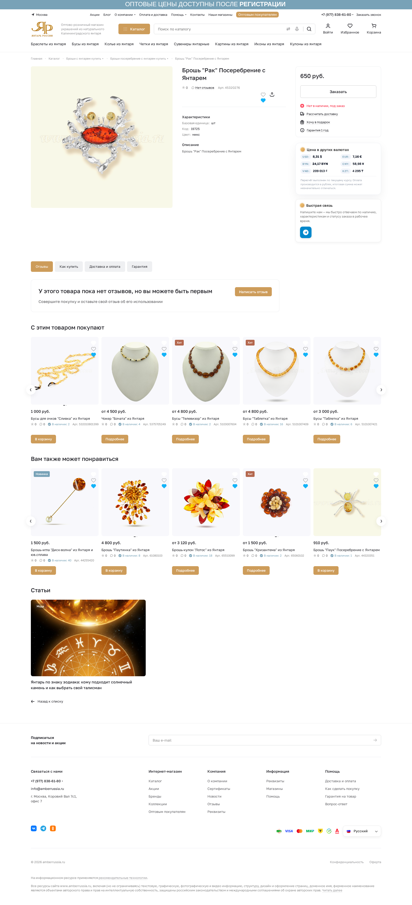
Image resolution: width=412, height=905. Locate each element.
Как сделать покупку (342, 789)
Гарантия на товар (340, 796)
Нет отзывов (204, 87)
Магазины (274, 789)
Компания (216, 771)
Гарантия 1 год (317, 130)
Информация (277, 771)
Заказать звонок (368, 15)
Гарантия (139, 266)
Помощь (273, 796)
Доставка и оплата (104, 266)
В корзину (43, 439)
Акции (154, 789)
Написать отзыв (253, 292)
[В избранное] (263, 94)
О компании (217, 781)
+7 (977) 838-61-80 (336, 14)
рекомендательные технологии (123, 878)
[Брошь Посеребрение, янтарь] (102, 137)
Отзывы (42, 266)
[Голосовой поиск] (298, 29)
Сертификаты (218, 789)
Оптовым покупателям (167, 812)
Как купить (69, 266)
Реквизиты (216, 812)
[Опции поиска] (287, 29)
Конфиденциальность (347, 862)
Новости (214, 796)
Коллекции (158, 804)
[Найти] (309, 29)
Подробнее (115, 439)
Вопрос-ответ (336, 804)
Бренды (155, 796)
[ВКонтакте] (34, 828)
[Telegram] (43, 828)
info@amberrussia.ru (47, 789)
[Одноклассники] (53, 828)
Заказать (338, 91)
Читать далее (332, 890)
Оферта (375, 862)
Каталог (155, 781)
